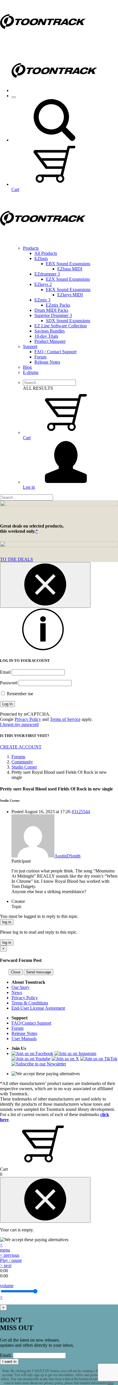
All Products (45, 253)
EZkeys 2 (43, 284)
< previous (9, 1255)
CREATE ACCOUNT (21, 746)
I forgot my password (19, 724)
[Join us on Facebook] (32, 1053)
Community (22, 761)
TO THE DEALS (16, 559)
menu (5, 1250)
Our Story (20, 987)
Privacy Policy (28, 719)
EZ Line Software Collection (60, 325)
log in (6, 922)
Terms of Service (65, 719)
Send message (38, 972)
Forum (40, 356)
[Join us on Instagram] (75, 1053)
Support (30, 346)
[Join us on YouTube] (30, 1058)
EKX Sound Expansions (68, 289)
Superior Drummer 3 (53, 315)
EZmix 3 (42, 299)
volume (6, 1285)
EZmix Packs (58, 305)
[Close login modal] (45, 585)
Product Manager (50, 341)
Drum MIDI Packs (51, 310)
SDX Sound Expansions (68, 320)
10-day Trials (46, 336)
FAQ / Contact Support (55, 351)
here (110, 1383)
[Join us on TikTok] (98, 1058)
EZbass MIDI (69, 268)
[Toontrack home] (43, 41)
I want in (9, 1361)
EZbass (41, 258)
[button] (54, 139)
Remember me (19, 693)
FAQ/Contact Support (31, 1023)
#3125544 (81, 811)
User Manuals (24, 1038)
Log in (29, 487)
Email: (6, 1355)
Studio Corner (24, 767)
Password (8, 682)
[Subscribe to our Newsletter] (38, 1063)
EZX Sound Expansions (68, 279)
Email (5, 672)
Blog (27, 367)
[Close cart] (45, 1200)
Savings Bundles (49, 330)
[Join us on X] (65, 1058)
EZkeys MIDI (70, 294)
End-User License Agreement (38, 1008)
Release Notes (47, 362)
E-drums (30, 372)
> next (5, 1265)
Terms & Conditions (29, 1002)
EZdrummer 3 (47, 274)
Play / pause (11, 1260)
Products (31, 248)
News (16, 992)
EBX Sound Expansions (68, 263)
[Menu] (13, 97)
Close (15, 972)
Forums (18, 756)
